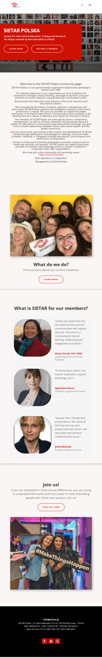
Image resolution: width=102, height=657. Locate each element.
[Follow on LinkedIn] (51, 641)
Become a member (47, 49)
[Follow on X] (57, 641)
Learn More (16, 49)
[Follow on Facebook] (44, 641)
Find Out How (51, 507)
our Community (21, 131)
